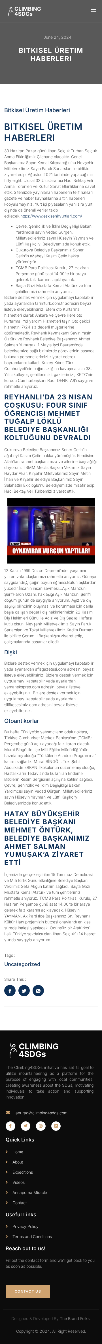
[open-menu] (93, 11)
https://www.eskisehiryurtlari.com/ (51, 216)
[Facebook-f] (10, 1126)
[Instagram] (41, 1126)
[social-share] (10, 990)
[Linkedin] (56, 1126)
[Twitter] (26, 1126)
